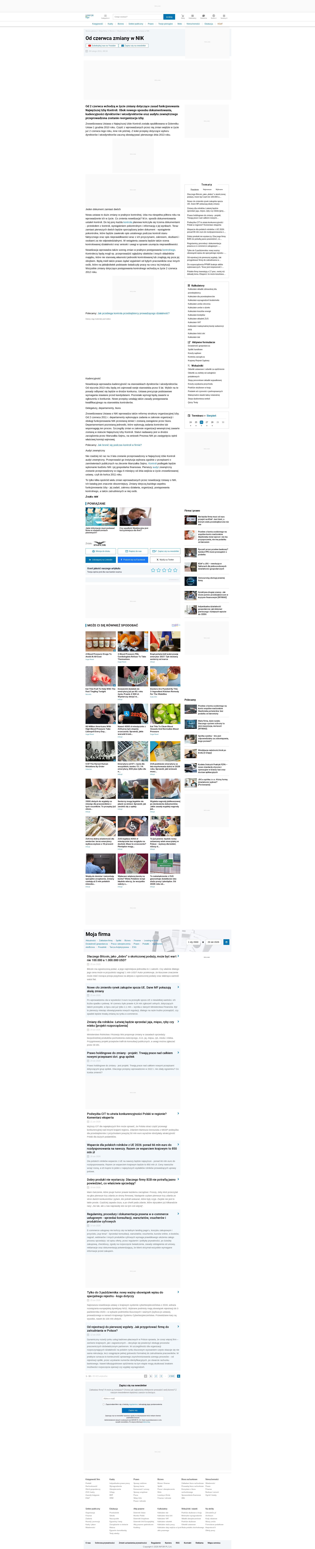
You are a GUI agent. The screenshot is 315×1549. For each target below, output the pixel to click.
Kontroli (152, 463)
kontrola (127, 222)
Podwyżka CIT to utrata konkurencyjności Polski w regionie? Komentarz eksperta (205, 223)
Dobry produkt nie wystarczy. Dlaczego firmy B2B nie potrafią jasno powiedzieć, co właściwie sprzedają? (206, 237)
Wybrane (219, 189)
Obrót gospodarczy (93, 1489)
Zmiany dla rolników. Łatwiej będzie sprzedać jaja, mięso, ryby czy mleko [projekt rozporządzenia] (206, 209)
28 (212, 422)
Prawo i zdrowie (140, 1501)
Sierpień (211, 415)
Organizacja (90, 1513)
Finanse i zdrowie (164, 1498)
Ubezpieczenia (115, 1489)
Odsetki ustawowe (188, 1524)
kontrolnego (168, 250)
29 (218, 422)
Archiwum (209, 1516)
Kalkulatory (197, 285)
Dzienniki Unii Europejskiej (144, 1522)
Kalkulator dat (194, 337)
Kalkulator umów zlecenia (199, 304)
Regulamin (156, 1543)
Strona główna (91, 31)
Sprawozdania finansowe (191, 1495)
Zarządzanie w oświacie (119, 1524)
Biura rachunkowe (189, 1479)
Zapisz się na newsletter (168, 551)
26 (201, 422)
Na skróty (209, 1509)
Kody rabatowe (211, 1519)
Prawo (151, 24)
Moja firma (103, 31)
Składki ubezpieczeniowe (191, 1519)
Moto (180, 24)
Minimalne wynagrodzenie (191, 1516)
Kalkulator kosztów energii (199, 311)
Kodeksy (137, 1527)
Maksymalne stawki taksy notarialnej (204, 395)
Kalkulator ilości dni (196, 333)
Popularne (195, 189)
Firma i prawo (192, 510)
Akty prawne (139, 1509)
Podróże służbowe (188, 1522)
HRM (111, 1498)
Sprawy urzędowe (140, 1492)
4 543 (171, 1376)
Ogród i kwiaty (211, 1495)
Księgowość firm (93, 1479)
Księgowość (97, 24)
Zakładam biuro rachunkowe (192, 1483)
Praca (136, 1495)
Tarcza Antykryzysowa (119, 947)
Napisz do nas (135, 551)
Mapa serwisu (214, 1543)
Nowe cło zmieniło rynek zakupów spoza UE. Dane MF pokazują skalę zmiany (205, 202)
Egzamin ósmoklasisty (118, 1530)
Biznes (121, 24)
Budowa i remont (212, 1492)
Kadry (110, 24)
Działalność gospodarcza (199, 346)
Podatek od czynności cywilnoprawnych (205, 391)
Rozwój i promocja (93, 1522)
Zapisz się (132, 1410)
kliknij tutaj (146, 1422)
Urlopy (112, 1492)
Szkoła (112, 1516)
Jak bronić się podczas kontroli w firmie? (120, 445)
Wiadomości (122, 31)
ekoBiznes (90, 947)
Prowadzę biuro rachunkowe (192, 1486)
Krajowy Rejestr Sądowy (198, 361)
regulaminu (133, 1404)
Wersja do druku (103, 551)
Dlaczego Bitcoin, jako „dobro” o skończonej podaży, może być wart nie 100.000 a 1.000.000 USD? (206, 195)
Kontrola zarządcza (196, 357)
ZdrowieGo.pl (210, 1513)
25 (196, 422)
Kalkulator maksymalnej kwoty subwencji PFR (206, 328)
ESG (134, 947)
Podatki (145, 944)
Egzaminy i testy (116, 1522)
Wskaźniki (197, 365)
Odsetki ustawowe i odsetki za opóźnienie (206, 369)
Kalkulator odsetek (165, 1522)
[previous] (145, 1376)
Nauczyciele (114, 1519)
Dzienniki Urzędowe (141, 1519)
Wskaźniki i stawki (189, 1509)
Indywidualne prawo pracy (120, 1483)
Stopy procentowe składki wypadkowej (205, 380)
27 (207, 422)
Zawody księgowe (92, 1495)
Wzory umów (210, 1522)
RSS (178, 1543)
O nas (88, 1543)
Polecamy (190, 699)
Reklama (199, 1543)
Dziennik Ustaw (139, 1513)
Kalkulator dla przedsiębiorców (201, 296)
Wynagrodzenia (116, 1486)
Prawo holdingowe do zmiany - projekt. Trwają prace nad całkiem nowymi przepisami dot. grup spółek (204, 216)
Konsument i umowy (141, 1489)
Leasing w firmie (151, 940)
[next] (178, 1376)
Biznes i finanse (164, 1483)
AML (183, 1498)
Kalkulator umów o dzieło (199, 308)
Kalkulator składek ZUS (198, 319)
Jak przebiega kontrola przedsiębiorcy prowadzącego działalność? (134, 313)
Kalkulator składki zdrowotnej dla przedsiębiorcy (202, 291)
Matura (112, 1527)
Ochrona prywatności (105, 1543)
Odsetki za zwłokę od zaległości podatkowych (202, 375)
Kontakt (187, 1543)
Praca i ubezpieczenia (120, 944)
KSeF (220, 24)
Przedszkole (114, 1513)
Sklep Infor (138, 1498)
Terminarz (197, 415)
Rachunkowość (91, 1486)
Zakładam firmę (106, 940)
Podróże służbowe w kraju (199, 388)
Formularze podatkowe (214, 1524)
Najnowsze (207, 189)
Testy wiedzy (114, 1533)
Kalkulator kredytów (196, 315)
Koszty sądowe (194, 353)
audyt (156, 467)
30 (223, 422)
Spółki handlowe (195, 349)
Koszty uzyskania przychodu (200, 384)
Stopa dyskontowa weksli (199, 399)
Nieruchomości (193, 24)
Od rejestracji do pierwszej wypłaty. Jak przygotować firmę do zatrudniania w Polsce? (204, 258)
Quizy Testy (193, 402)
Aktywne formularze (203, 342)
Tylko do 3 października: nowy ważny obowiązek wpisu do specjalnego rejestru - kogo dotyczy (205, 251)
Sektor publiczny (136, 24)
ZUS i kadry (90, 1492)
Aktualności (91, 940)
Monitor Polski (139, 1516)
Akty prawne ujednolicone (143, 1524)
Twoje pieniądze (165, 24)
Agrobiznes (157, 944)
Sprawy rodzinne (140, 1483)
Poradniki (102, 947)
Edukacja (209, 24)
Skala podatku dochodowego (192, 1527)
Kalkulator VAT (194, 322)
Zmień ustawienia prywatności (133, 1543)
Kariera (168, 1543)
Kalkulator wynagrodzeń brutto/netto (203, 300)
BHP (111, 1495)
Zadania (89, 1519)
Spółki (118, 940)
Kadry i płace (91, 1524)
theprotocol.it (210, 1527)
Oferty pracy (210, 1530)
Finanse (137, 940)
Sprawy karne (139, 1486)
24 (190, 422)
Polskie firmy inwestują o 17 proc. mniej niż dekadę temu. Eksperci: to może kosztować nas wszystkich (206, 272)
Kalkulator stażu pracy (166, 1524)
